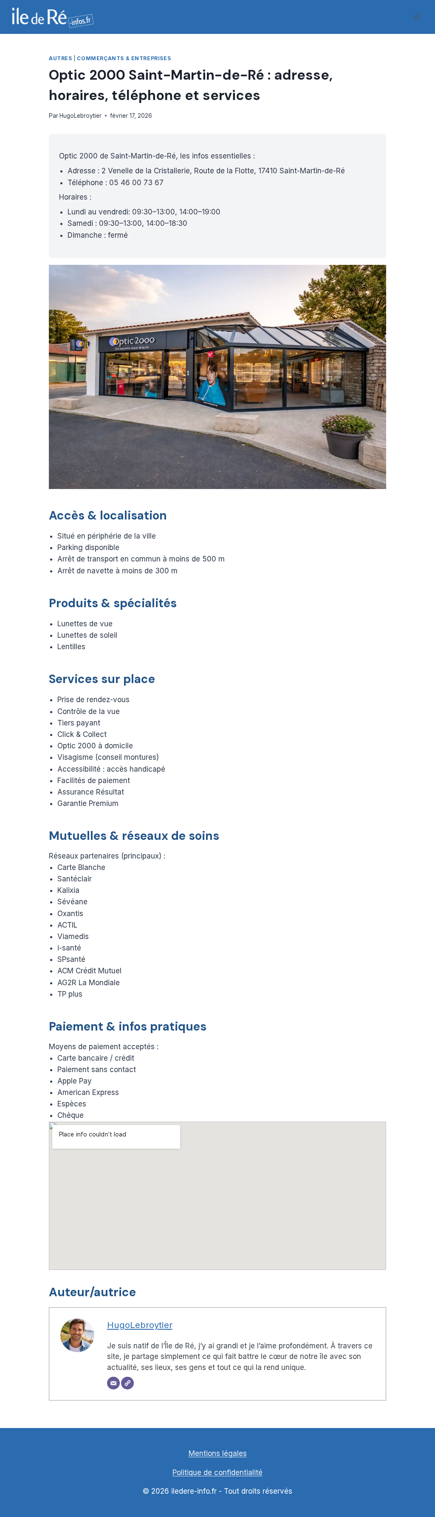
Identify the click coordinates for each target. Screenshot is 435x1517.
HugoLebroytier (80, 115)
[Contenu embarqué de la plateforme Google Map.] (217, 1196)
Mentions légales (218, 1453)
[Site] (127, 1383)
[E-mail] (113, 1383)
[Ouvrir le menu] (417, 16)
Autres (60, 58)
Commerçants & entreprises (124, 58)
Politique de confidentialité (217, 1472)
